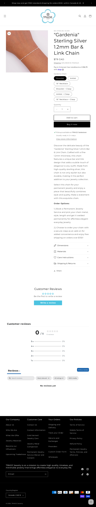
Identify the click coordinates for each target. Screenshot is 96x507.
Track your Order (55, 433)
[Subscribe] (45, 474)
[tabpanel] (48, 394)
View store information (66, 139)
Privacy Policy (76, 438)
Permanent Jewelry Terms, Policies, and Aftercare (78, 452)
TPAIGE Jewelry (17, 503)
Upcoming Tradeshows (16, 454)
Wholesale (53, 457)
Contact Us (32, 425)
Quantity (57, 105)
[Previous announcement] (4, 3)
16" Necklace (62, 84)
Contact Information (36, 430)
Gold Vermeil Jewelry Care (33, 436)
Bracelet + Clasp (63, 89)
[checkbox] (73, 378)
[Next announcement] (91, 3)
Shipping (57, 63)
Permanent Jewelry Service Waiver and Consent (35, 455)
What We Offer (12, 435)
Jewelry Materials (13, 441)
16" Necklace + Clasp (65, 99)
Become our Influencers (11, 447)
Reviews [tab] (14, 370)
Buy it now (72, 124)
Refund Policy (76, 444)
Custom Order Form (57, 452)
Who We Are (11, 430)
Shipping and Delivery (54, 426)
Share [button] (59, 271)
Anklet (73, 78)
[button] (4, 16)
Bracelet (60, 78)
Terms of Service (77, 425)
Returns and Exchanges (53, 439)
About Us (10, 425)
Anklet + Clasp (63, 94)
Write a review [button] (48, 303)
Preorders (52, 446)
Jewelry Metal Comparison (33, 445)
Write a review (83, 370)
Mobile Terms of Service (77, 431)
